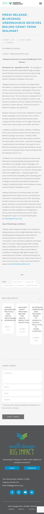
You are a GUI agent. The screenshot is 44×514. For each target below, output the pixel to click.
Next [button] (41, 299)
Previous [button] (38, 299)
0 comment (9, 42)
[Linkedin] (31, 492)
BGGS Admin (26, 40)
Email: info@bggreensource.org (12, 485)
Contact (32, 509)
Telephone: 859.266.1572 (10, 482)
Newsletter (32, 468)
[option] (8, 318)
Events (12, 468)
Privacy (21, 509)
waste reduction (32, 285)
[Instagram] (18, 492)
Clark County (29, 282)
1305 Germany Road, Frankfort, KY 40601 (16, 479)
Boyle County (18, 282)
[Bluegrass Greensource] (12, 3)
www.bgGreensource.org (13, 219)
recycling (20, 285)
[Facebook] (12, 492)
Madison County (9, 285)
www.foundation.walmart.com (20, 264)
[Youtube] (25, 492)
